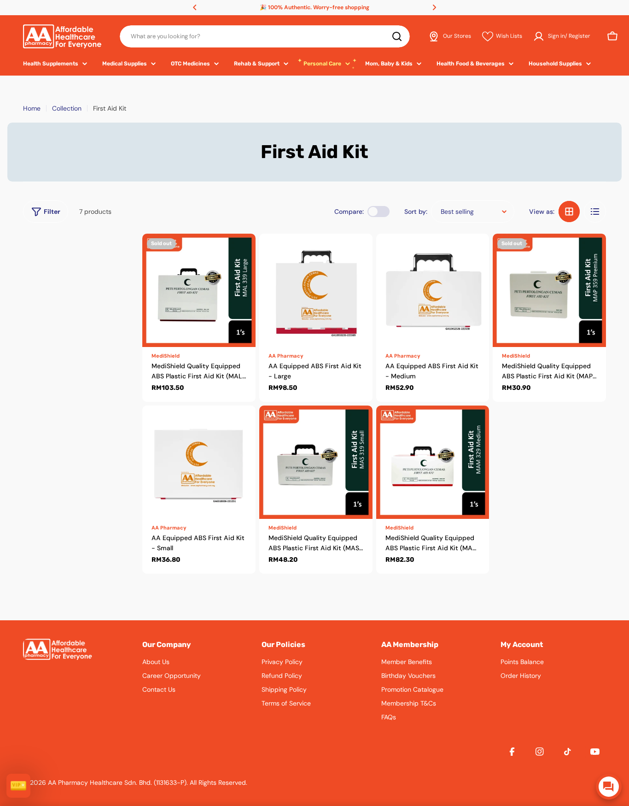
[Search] (396, 36)
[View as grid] (569, 211)
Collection (67, 108)
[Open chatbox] (609, 787)
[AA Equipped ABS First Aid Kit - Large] (316, 290)
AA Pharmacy (285, 356)
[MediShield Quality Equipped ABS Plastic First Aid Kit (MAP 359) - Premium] (549, 290)
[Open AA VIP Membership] (18, 786)
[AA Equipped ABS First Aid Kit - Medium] (432, 290)
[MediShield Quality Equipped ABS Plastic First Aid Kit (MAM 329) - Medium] (432, 462)
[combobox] (265, 36)
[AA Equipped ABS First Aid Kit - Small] (199, 462)
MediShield (165, 356)
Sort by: (415, 211)
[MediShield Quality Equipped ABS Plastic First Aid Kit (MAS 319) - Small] (316, 462)
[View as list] (595, 211)
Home (32, 108)
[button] (194, 7)
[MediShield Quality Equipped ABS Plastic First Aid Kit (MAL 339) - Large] (199, 290)
